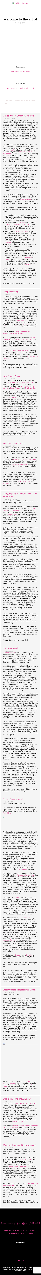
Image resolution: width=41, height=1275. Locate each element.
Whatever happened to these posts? (19, 1145)
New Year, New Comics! (14, 443)
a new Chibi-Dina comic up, (18, 351)
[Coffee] (22, 1249)
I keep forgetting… (11, 291)
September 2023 (9, 653)
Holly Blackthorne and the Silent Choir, (18, 224)
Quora (25, 1223)
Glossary (18, 955)
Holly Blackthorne (23, 481)
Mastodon (11, 1223)
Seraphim (28, 257)
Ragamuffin (7, 154)
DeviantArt (8, 1230)
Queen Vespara (15, 388)
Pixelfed (16, 1230)
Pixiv (22, 1230)
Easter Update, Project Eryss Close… (20, 989)
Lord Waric (27, 265)
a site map (21, 1260)
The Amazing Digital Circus (24, 339)
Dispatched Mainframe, (19, 465)
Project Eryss (12, 514)
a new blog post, (17, 510)
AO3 (22, 1233)
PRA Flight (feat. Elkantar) (20, 71)
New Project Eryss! (11, 376)
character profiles (25, 152)
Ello (27, 1230)
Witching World (13, 397)
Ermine (18, 215)
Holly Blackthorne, (21, 232)
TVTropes (29, 1233)
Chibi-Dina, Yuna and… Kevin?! (17, 1098)
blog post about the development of (16, 333)
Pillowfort (33, 1230)
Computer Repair (11, 648)
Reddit (19, 1223)
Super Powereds (25, 200)
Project (7, 813)
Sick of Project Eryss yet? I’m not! (18, 115)
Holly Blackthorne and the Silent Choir (20, 88)
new (33, 508)
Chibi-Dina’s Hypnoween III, (19, 1166)
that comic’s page (24, 1159)
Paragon (8, 259)
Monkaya (8, 243)
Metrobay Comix (9, 940)
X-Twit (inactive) (34, 1223)
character (28, 918)
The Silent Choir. (31, 388)
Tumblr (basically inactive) (21, 1224)
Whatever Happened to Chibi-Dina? (25, 459)
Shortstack (12, 150)
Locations (16, 897)
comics (5, 510)
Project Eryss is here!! (13, 799)
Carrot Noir (21, 222)
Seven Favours (22, 869)
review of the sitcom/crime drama (20, 1127)
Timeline (29, 955)
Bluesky (4, 1223)
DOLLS (20, 154)
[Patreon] (18, 1249)
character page (17, 1122)
